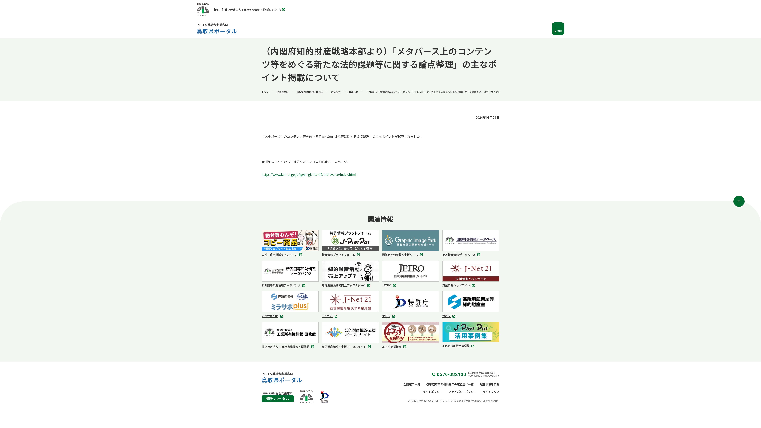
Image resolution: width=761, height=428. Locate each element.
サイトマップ (491, 392)
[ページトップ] (739, 201)
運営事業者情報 (489, 384)
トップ (265, 91)
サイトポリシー (432, 392)
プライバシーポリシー (462, 392)
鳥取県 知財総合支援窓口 (309, 91)
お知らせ (336, 91)
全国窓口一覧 (411, 384)
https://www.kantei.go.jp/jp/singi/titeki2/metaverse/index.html (309, 174)
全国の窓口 (283, 91)
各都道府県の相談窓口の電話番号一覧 (450, 384)
